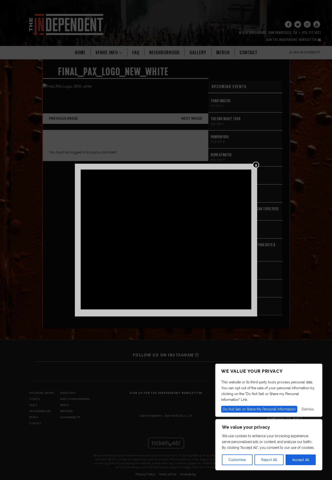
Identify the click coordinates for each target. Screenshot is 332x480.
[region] (268, 444)
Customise (237, 460)
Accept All (300, 460)
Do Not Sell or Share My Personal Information (259, 409)
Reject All (269, 460)
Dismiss (308, 409)
